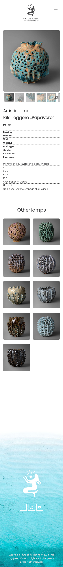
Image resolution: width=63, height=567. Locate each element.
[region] (31, 66)
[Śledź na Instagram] (31, 507)
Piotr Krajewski (35, 561)
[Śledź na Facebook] (23, 507)
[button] (7, 61)
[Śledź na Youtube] (39, 507)
